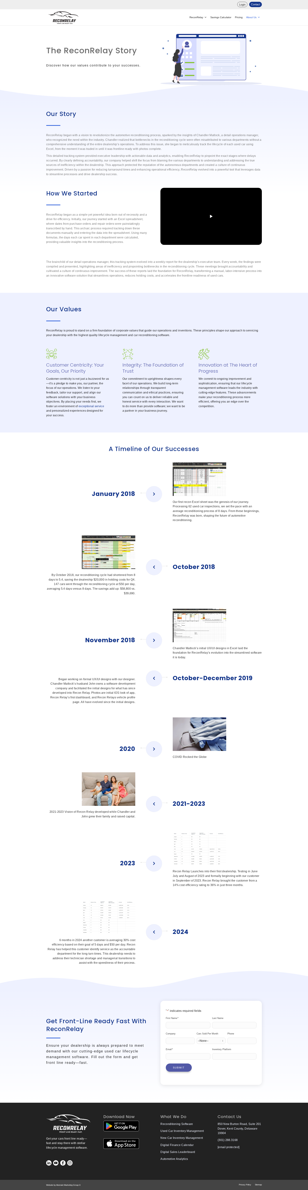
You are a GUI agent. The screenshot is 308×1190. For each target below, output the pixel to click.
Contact (255, 4)
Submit (179, 1067)
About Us (251, 17)
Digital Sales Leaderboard (177, 1151)
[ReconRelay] (63, 17)
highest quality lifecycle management (102, 335)
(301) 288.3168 (228, 1140)
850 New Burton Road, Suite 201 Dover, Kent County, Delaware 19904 (239, 1128)
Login (242, 4)
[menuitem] (242, 4)
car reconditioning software (151, 335)
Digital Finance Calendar (177, 1145)
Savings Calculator (220, 17)
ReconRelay (196, 17)
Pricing (239, 17)
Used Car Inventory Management (182, 1130)
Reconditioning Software (176, 1123)
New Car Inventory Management (181, 1137)
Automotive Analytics (174, 1158)
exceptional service (91, 406)
